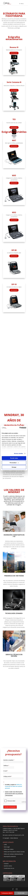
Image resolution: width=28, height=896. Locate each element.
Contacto (6, 863)
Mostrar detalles (18, 453)
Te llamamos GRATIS (7, 893)
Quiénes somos (8, 866)
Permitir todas (14, 458)
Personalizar (13, 462)
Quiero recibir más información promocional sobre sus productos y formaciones (14, 793)
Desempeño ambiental (10, 856)
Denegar (14, 467)
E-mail (5, 771)
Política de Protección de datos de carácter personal (13, 786)
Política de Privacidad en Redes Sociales (14, 851)
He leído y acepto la (13, 786)
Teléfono (6, 765)
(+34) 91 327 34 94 (12, 830)
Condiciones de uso (9, 868)
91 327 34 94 (21, 893)
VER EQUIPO (14, 53)
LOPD (5, 844)
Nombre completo (8, 760)
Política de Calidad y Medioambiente (13, 854)
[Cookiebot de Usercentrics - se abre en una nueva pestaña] (19, 428)
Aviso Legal (7, 847)
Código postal (7, 776)
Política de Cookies (9, 849)
